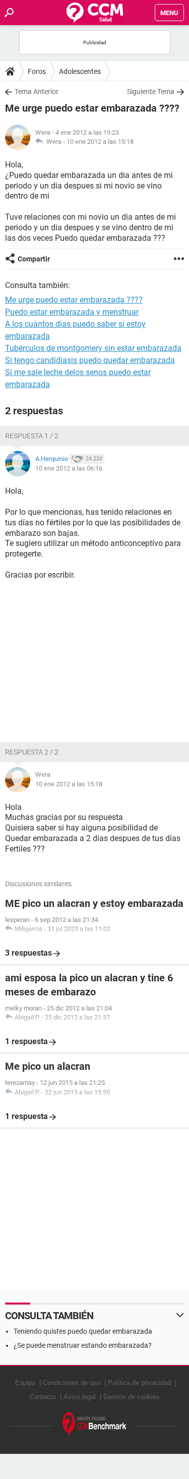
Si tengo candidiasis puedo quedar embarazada (90, 360)
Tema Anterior (36, 91)
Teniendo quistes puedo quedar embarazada (83, 1331)
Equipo (25, 1382)
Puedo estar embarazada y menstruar (72, 312)
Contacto (43, 1397)
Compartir (34, 259)
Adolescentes (80, 71)
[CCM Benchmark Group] (94, 1424)
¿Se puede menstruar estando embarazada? (83, 1345)
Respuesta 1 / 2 (31, 436)
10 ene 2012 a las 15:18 (100, 141)
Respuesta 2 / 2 (31, 752)
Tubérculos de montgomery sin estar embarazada (93, 348)
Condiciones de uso (71, 1382)
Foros (37, 71)
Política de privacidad (139, 1382)
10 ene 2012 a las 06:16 (68, 468)
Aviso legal (80, 1397)
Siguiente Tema (150, 91)
